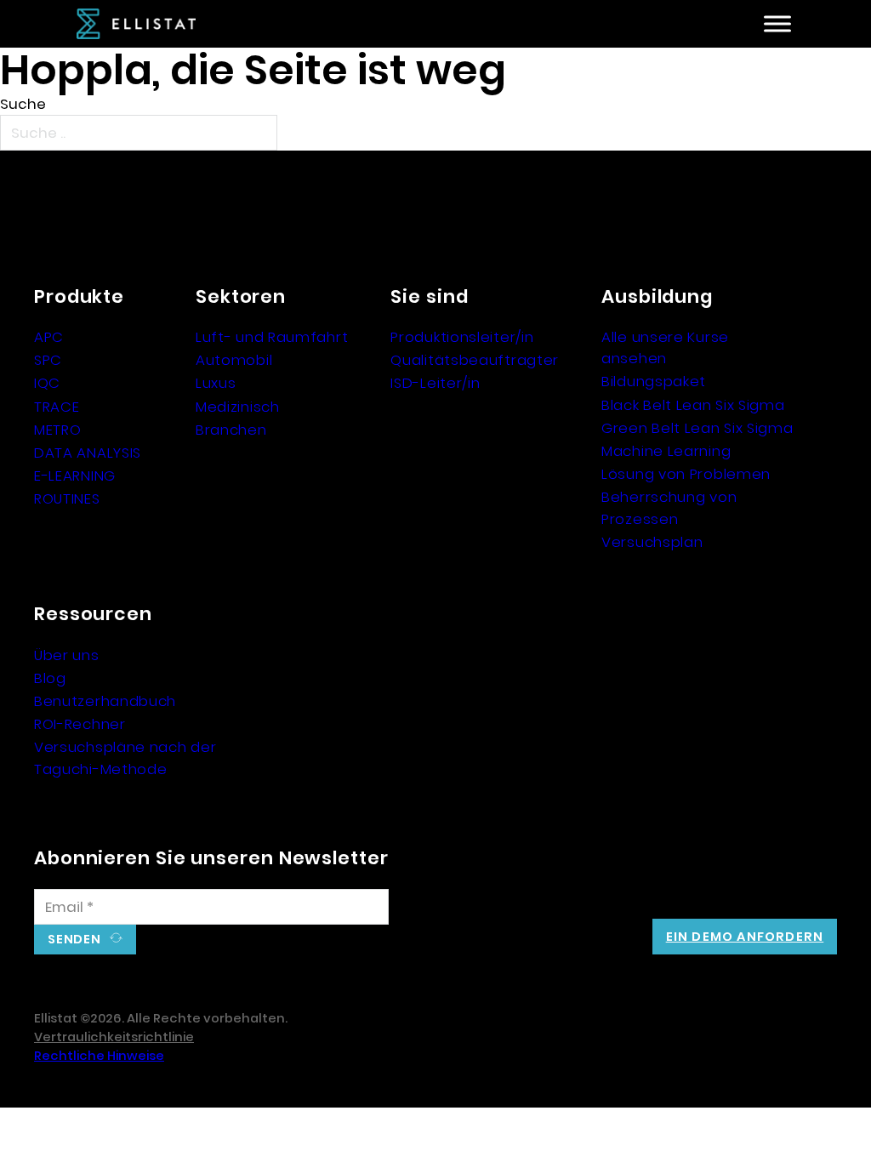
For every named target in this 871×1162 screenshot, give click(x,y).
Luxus (216, 383)
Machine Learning (666, 451)
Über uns (67, 655)
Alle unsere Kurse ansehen (665, 347)
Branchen (231, 429)
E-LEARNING (75, 475)
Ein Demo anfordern (745, 936)
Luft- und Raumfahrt (272, 337)
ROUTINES (67, 498)
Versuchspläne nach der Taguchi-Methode (125, 757)
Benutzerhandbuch (105, 701)
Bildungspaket (653, 381)
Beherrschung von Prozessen (669, 507)
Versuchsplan (652, 542)
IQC (47, 383)
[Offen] (777, 24)
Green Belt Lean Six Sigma (697, 428)
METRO (58, 429)
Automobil (234, 360)
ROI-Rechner (80, 724)
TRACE (57, 406)
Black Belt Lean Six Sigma (693, 405)
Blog (50, 678)
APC (49, 337)
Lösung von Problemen (686, 474)
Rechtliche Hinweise (99, 1055)
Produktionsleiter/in (461, 337)
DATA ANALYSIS (87, 452)
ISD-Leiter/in (435, 383)
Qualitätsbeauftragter (474, 360)
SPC (48, 360)
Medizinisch (238, 406)
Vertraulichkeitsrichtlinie (114, 1036)
